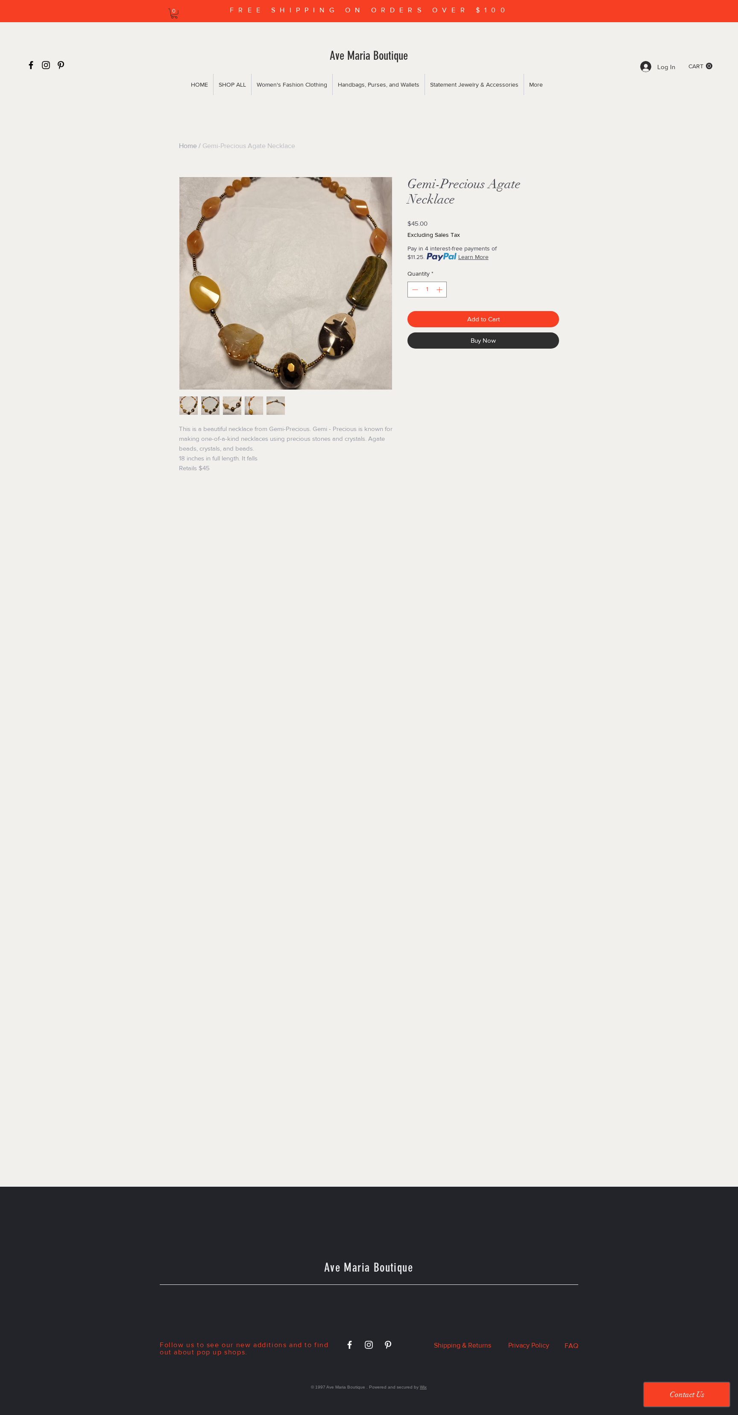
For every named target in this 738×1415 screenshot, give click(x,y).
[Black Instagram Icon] (46, 65)
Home (188, 145)
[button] (700, 66)
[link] (174, 14)
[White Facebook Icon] (349, 1344)
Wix (423, 1387)
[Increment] (440, 289)
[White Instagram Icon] (368, 1344)
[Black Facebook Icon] (31, 65)
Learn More (473, 256)
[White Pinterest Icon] (388, 1344)
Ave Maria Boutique (369, 56)
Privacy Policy (528, 1345)
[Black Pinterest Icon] (61, 65)
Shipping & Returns (462, 1345)
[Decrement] (414, 289)
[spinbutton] (427, 289)
